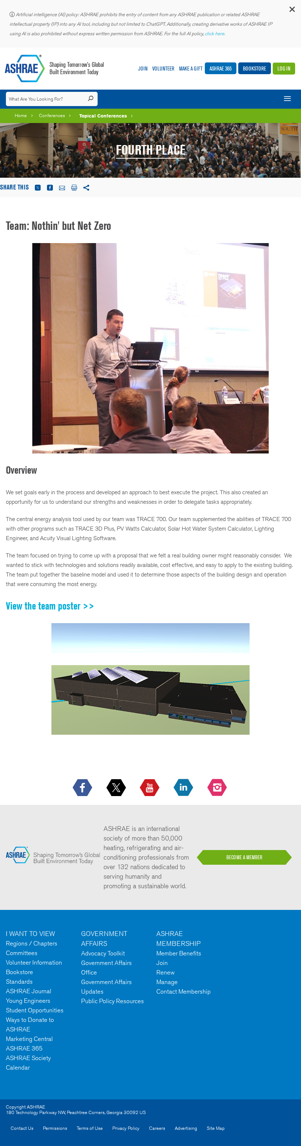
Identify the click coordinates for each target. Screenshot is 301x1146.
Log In (284, 68)
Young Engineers (28, 1000)
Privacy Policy (125, 1128)
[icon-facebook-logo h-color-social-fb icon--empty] (83, 788)
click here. (215, 33)
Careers (157, 1128)
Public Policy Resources (112, 1001)
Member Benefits (178, 953)
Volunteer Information (34, 962)
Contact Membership (183, 991)
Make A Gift (191, 68)
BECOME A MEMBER (244, 857)
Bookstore (254, 68)
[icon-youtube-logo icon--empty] (150, 788)
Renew (165, 972)
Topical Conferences (103, 116)
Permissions (55, 1128)
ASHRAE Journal (28, 991)
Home (21, 115)
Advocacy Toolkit (103, 953)
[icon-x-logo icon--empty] (117, 788)
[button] (291, 10)
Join (143, 68)
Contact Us (22, 1128)
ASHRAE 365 (221, 68)
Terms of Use (90, 1128)
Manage (167, 982)
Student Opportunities (35, 1010)
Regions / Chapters (31, 943)
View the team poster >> (50, 606)
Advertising (186, 1128)
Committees (21, 953)
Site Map (216, 1128)
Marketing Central (29, 1038)
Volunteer (163, 68)
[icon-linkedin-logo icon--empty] (184, 788)
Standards (19, 981)
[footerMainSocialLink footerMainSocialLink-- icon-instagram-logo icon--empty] (218, 788)
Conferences (52, 115)
